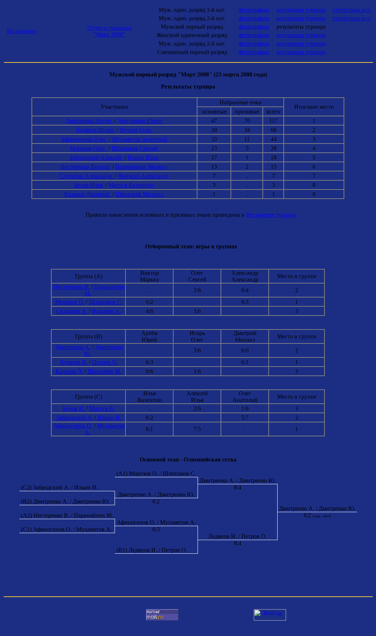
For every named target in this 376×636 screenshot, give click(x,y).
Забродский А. (74, 417)
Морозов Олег (88, 148)
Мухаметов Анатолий (140, 139)
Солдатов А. (71, 311)
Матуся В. (102, 408)
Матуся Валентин (132, 185)
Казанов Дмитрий (87, 194)
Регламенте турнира (271, 215)
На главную (22, 31)
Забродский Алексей (96, 157)
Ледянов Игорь (95, 130)
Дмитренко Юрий (140, 121)
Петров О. (105, 362)
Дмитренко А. (73, 347)
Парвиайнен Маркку (142, 167)
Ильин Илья (143, 157)
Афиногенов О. (73, 426)
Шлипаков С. (105, 302)
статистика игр (351, 10)
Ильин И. (109, 417)
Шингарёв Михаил (139, 194)
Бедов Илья (89, 185)
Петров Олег (136, 130)
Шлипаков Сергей (135, 148)
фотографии (254, 10)
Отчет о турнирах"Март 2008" (109, 31)
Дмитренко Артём (89, 121)
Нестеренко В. (72, 287)
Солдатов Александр (86, 176)
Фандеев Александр (144, 176)
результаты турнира (301, 10)
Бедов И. (74, 408)
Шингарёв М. (104, 371)
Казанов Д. (69, 371)
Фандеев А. (106, 311)
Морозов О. (69, 302)
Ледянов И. (73, 362)
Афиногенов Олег (84, 139)
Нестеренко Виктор (85, 167)
